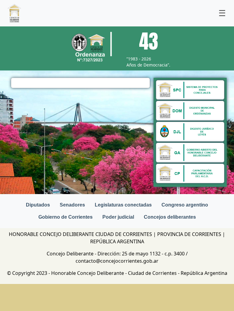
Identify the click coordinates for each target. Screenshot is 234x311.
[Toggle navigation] (222, 13)
